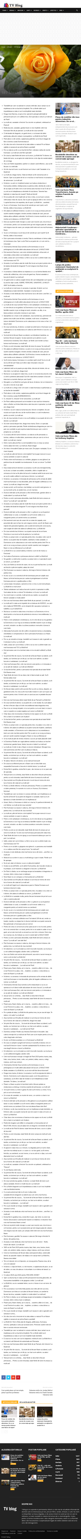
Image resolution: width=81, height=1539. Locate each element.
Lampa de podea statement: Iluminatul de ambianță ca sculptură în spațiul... (67, 268)
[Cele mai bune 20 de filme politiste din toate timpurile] (67, 395)
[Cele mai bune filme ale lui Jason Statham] (67, 363)
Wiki (60, 10)
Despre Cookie (22, 1531)
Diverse (58, 224)
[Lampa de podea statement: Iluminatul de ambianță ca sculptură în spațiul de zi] (45, 1412)
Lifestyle (53, 10)
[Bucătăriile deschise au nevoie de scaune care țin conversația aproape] (27, 1412)
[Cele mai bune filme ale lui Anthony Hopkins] (67, 428)
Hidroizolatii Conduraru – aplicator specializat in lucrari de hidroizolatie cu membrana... (67, 230)
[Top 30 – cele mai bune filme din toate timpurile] (67, 333)
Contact (20, 1533)
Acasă (3, 47)
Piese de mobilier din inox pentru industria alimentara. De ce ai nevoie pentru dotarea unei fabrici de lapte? (8, 1423)
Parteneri (13, 1531)
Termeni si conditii (52, 1531)
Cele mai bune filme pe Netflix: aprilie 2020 (66, 311)
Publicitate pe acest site (8, 1533)
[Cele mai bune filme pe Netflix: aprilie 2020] (67, 302)
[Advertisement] (40, 29)
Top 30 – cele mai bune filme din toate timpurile (66, 342)
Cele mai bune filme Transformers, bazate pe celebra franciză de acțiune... (66, 193)
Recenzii (36, 10)
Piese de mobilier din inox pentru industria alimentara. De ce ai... (67, 119)
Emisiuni (20, 10)
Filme (4, 10)
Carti (28, 10)
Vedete (45, 10)
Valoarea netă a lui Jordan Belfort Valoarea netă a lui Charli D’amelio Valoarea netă (41, 1392)
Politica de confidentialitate (37, 1531)
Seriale (11, 10)
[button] (77, 10)
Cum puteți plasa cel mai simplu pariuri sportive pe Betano (12, 1391)
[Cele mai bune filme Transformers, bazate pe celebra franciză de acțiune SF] (67, 182)
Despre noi (4, 1531)
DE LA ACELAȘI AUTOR (27, 1402)
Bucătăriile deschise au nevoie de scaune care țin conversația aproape (26, 1421)
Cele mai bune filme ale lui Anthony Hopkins (66, 437)
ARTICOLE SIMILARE (10, 1402)
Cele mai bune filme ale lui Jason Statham (66, 373)
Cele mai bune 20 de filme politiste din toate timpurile (67, 405)
